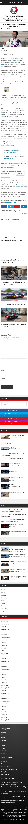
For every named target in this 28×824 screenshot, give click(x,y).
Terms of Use (11, 816)
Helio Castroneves (21, 186)
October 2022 (5, 698)
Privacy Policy (4, 772)
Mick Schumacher (5, 177)
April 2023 (4, 682)
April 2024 (4, 650)
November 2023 (5, 664)
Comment (4, 343)
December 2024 (5, 629)
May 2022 (4, 712)
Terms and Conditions (7, 774)
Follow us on (10, 410)
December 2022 (5, 693)
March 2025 (4, 621)
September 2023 (5, 669)
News (3, 48)
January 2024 (4, 658)
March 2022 (4, 717)
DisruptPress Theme (20, 819)
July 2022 (3, 706)
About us (3, 763)
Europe (3, 592)
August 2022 (4, 704)
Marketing (4, 597)
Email (3, 370)
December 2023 (5, 661)
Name (3, 362)
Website (3, 378)
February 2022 (5, 720)
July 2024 (3, 642)
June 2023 (4, 677)
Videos (3, 611)
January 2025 (4, 626)
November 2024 (5, 632)
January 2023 (4, 690)
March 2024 (4, 653)
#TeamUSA (17, 150)
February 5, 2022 (8, 158)
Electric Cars (4, 590)
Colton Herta (14, 62)
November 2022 (5, 696)
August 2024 (4, 640)
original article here (11, 202)
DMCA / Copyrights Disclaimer (9, 769)
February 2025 (5, 624)
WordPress (11, 819)
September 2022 (5, 701)
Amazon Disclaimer (6, 766)
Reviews (3, 605)
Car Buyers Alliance (15, 2)
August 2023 (4, 672)
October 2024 (5, 634)
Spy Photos (4, 608)
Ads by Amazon (24, 213)
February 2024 (5, 656)
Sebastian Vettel (20, 175)
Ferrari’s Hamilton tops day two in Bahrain (13, 304)
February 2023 (5, 688)
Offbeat (3, 603)
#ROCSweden (10, 150)
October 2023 (5, 666)
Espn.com (23, 200)
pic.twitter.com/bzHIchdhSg (11, 152)
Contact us (4, 761)
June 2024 (4, 645)
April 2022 (4, 714)
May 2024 (4, 648)
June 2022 (4, 709)
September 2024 (5, 637)
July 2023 (3, 674)
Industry (3, 595)
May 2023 (4, 680)
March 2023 (4, 685)
